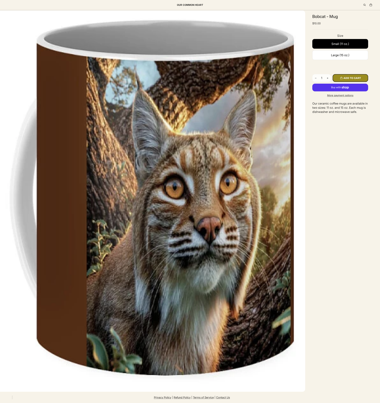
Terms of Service (203, 397)
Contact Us (223, 397)
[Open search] (364, 5)
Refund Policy (182, 397)
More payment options (340, 95)
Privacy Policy (162, 397)
